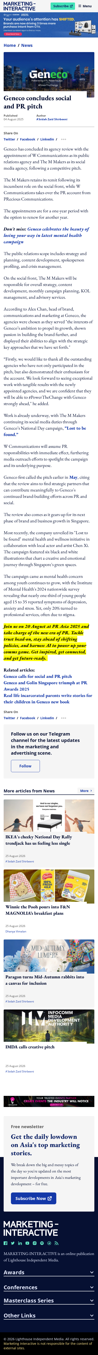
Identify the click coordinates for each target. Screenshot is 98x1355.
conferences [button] (20, 1287)
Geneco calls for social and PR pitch (38, 676)
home (10, 45)
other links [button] (20, 1315)
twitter (9, 139)
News (27, 45)
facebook (27, 139)
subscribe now (35, 1200)
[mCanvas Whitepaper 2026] (49, 25)
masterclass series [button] (29, 1300)
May (73, 477)
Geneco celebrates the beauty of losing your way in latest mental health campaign (46, 235)
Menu (87, 6)
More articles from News (46, 791)
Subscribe (64, 7)
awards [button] (14, 1272)
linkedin (47, 139)
